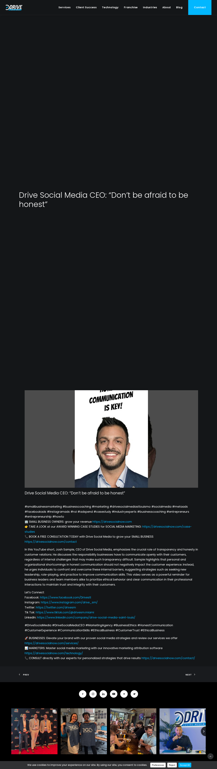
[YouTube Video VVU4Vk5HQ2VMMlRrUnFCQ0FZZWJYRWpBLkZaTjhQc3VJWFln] (111, 439)
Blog (179, 7)
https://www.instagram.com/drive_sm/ (69, 602)
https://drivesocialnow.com (112, 522)
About (166, 7)
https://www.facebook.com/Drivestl (65, 597)
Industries (150, 7)
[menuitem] (64, 7)
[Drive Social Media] (14, 7)
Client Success (86, 7)
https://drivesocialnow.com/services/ (52, 643)
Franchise (131, 7)
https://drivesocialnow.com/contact (51, 542)
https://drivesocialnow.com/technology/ (54, 653)
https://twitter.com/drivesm (56, 607)
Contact (200, 7)
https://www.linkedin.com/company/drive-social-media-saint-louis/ (86, 617)
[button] (82, 694)
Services (64, 7)
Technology (110, 7)
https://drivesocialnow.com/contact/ (168, 658)
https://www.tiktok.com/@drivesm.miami (65, 612)
